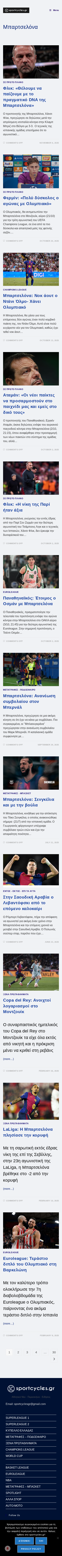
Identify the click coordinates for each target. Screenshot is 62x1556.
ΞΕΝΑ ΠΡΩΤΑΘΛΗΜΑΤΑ (16, 994)
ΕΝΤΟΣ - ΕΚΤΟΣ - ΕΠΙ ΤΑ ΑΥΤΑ (19, 891)
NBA (9, 1480)
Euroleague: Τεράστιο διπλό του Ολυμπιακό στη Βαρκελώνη (30, 1264)
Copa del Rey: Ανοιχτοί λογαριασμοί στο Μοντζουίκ (27, 1006)
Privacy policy (31, 1549)
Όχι (41, 1541)
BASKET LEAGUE (17, 1467)
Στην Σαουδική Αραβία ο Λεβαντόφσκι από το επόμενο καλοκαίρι (28, 903)
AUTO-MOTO (14, 1505)
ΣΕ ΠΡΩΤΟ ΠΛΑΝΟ (13, 82)
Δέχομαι (24, 1541)
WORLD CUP (14, 1455)
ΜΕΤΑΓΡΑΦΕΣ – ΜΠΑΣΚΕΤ (23, 1486)
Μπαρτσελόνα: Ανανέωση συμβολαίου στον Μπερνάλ (29, 701)
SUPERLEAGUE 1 (17, 1417)
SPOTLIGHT (13, 1493)
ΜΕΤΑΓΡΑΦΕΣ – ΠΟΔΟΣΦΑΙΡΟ (26, 1436)
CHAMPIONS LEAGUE (15, 290)
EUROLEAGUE (11, 592)
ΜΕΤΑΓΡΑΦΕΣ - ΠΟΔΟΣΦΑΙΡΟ (19, 690)
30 (54, 1352)
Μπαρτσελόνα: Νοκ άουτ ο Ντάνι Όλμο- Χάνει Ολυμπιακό (30, 301)
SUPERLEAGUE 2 (17, 1424)
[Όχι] (57, 1538)
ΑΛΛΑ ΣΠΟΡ (14, 1499)
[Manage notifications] (7, 1548)
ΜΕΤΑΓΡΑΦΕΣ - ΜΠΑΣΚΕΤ (17, 793)
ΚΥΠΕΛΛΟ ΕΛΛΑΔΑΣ (19, 1430)
